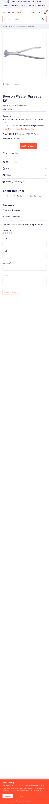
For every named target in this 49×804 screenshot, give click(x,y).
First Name (7, 239)
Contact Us (41, 6)
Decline (20, 796)
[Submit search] (43, 19)
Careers (31, 6)
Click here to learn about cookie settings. (17, 801)
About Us (14, 6)
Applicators (32, 26)
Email (5, 251)
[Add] (15, 146)
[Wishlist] (40, 12)
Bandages (21, 26)
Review (6, 275)
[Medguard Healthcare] (15, 12)
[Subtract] (5, 146)
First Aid (12, 26)
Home (6, 6)
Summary (7, 263)
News (23, 6)
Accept (8, 796)
